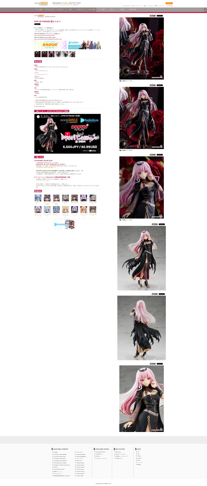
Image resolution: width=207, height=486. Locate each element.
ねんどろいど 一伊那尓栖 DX (47, 203)
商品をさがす (128, 5)
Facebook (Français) (80, 467)
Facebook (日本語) (80, 462)
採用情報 (171, 5)
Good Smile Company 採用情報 (60, 454)
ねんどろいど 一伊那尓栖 (56, 203)
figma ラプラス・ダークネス (83, 203)
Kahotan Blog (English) (80, 454)
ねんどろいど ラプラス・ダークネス (38, 215)
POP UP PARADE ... (74, 203)
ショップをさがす (150, 5)
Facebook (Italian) (79, 475)
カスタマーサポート (161, 5)
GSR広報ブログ (99, 454)
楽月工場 (55, 467)
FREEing (139, 456)
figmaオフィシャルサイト (121, 454)
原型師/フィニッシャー (58, 471)
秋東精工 (139, 464)
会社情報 (55, 452)
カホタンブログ (79, 452)
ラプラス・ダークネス (74, 215)
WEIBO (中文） (79, 460)
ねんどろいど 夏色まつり (93, 215)
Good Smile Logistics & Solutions (60, 462)
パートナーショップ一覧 (43, 180)
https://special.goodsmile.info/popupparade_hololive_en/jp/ (48, 39)
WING (138, 460)
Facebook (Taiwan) (80, 469)
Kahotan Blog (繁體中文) (81, 456)
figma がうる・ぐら (56, 215)
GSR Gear (98, 456)
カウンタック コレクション (101, 458)
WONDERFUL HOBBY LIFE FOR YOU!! (62, 465)
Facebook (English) (80, 465)
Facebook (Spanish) (80, 473)
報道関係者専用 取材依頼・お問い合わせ (62, 475)
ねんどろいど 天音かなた (47, 215)
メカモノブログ (79, 458)
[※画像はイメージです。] (141, 78)
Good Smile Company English (59, 456)
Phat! (138, 453)
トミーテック (140, 462)
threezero (139, 458)
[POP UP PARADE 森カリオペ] (141, 289)
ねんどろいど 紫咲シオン (93, 203)
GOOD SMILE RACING (100, 451)
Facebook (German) (80, 471)
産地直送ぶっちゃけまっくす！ (122, 456)
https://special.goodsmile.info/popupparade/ (44, 35)
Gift (138, 451)
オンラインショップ (138, 5)
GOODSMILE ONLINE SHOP (59, 458)
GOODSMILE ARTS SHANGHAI (60, 460)
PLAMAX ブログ (119, 458)
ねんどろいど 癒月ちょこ (83, 215)
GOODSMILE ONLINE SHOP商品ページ (46, 167)
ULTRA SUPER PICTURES (59, 469)
